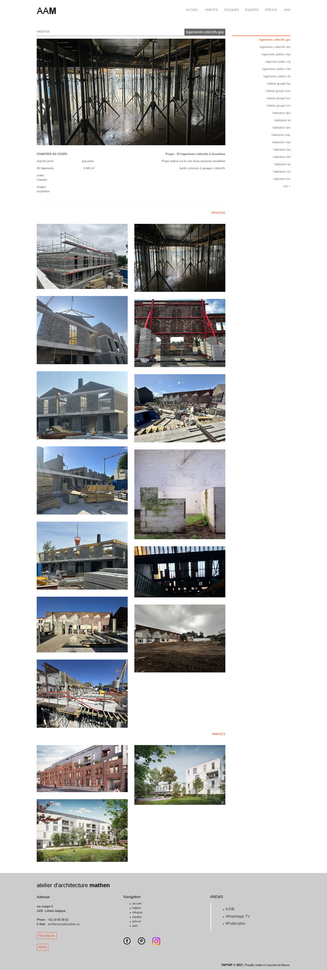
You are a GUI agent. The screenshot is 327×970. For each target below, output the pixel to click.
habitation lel (282, 120)
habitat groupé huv (279, 98)
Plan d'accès (46, 935)
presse (271, 10)
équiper (251, 10)
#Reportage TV (238, 916)
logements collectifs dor (275, 47)
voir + (287, 186)
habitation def (282, 157)
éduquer (231, 10)
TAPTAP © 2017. (232, 965)
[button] (48, 92)
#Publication (235, 923)
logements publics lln (277, 76)
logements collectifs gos (205, 32)
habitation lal (282, 164)
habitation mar (281, 142)
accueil (192, 10)
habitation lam (281, 127)
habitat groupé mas (278, 91)
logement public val (278, 61)
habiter (211, 10)
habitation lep (282, 149)
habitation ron (282, 171)
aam (287, 10)
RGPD (42, 947)
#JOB (230, 909)
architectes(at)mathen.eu (64, 924)
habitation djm (281, 113)
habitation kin (282, 179)
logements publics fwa (276, 54)
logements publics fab (276, 69)
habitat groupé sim (279, 105)
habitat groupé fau (279, 83)
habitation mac (281, 135)
